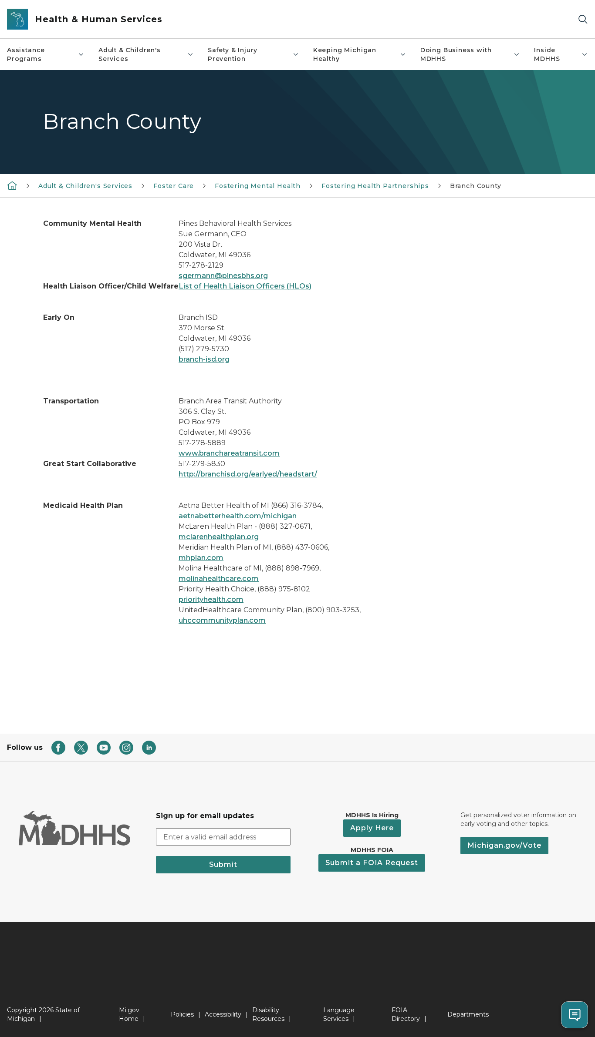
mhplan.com (201, 558)
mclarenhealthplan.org (219, 537)
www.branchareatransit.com (229, 453)
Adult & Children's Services (129, 54)
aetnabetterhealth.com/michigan (238, 516)
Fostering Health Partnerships (375, 186)
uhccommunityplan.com (222, 620)
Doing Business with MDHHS (456, 54)
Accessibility (223, 1014)
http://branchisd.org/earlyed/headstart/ (248, 474)
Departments (468, 1014)
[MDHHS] (12, 185)
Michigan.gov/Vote (504, 845)
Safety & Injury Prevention (232, 54)
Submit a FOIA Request (371, 863)
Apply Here (372, 828)
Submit (223, 864)
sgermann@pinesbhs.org (223, 276)
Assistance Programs (26, 54)
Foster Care (173, 186)
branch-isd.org (204, 359)
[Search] (583, 19)
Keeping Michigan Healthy (344, 54)
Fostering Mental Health (258, 186)
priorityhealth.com (211, 599)
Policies (182, 1014)
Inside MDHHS (547, 54)
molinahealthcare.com (219, 578)
